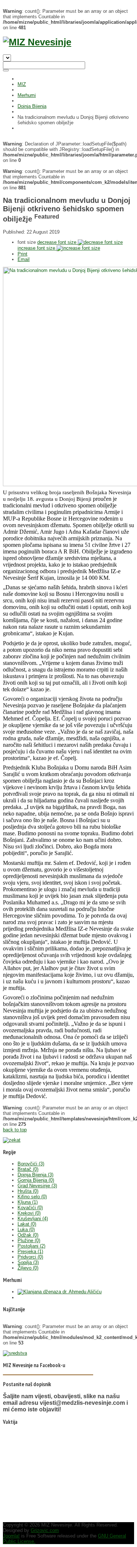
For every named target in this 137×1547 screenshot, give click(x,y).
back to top (15, 1129)
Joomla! (11, 1536)
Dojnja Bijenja (32, 106)
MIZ (22, 84)
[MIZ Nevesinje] (37, 42)
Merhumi (27, 95)
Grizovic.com (45, 1530)
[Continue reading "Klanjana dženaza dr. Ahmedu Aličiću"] (60, 1291)
